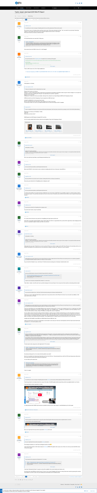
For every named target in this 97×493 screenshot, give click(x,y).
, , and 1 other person (32, 409)
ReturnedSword (18, 13)
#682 (80, 36)
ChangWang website (38, 58)
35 (26, 19)
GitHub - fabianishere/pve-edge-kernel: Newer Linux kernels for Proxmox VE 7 (40, 347)
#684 (80, 81)
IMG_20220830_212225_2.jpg (40, 130)
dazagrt (19, 25)
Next (36, 19)
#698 (80, 414)
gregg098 (19, 164)
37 (29, 19)
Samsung (46, 446)
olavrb (19, 56)
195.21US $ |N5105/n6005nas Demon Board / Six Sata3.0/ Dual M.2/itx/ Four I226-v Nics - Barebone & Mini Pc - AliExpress (49, 275)
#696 (80, 328)
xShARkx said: (27, 25)
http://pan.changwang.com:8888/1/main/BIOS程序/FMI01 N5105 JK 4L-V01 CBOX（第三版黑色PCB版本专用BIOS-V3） (48, 71)
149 (33, 19)
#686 (80, 161)
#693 (80, 267)
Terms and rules (67, 484)
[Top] (80, 484)
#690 (80, 216)
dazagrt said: (27, 417)
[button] (24, 8)
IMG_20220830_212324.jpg (59, 130)
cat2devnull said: (28, 56)
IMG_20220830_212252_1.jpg (50, 130)
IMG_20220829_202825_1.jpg (31, 130)
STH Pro (19, 484)
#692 (80, 253)
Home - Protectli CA (29, 41)
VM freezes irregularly (30, 362)
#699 (80, 436)
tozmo (19, 271)
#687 (80, 173)
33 (22, 19)
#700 (80, 453)
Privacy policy (72, 484)
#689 (80, 201)
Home (78, 484)
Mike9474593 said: (28, 145)
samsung (48, 379)
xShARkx (19, 39)
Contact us (62, 484)
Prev (17, 19)
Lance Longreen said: (28, 256)
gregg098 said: (27, 176)
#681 (80, 22)
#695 (80, 299)
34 (24, 19)
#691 (80, 230)
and (29, 137)
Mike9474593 (19, 84)
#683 (80, 53)
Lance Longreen (19, 233)
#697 (80, 374)
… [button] (31, 19)
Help (76, 484)
